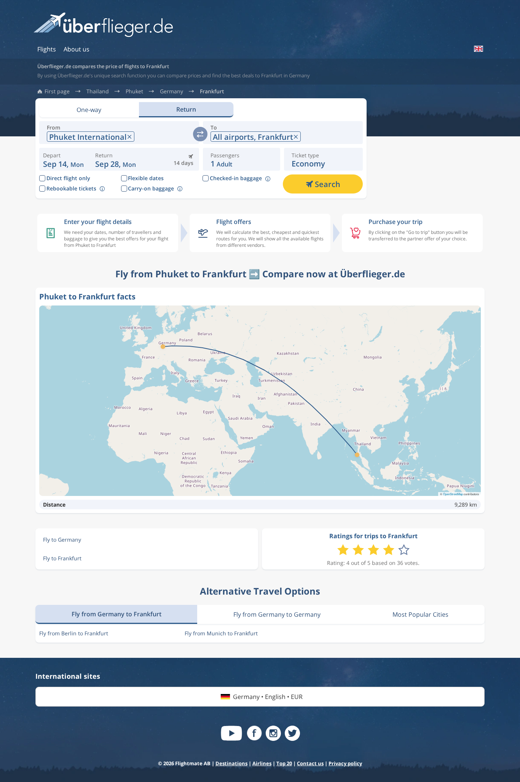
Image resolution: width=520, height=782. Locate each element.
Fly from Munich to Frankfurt (221, 633)
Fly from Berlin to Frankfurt (73, 633)
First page (57, 91)
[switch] (200, 134)
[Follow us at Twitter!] (292, 733)
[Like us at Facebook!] (254, 733)
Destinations (231, 763)
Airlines (261, 763)
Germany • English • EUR (268, 696)
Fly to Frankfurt (62, 558)
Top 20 (284, 763)
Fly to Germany (62, 539)
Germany (171, 91)
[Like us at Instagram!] (273, 733)
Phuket (134, 91)
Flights (46, 49)
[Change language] (478, 48)
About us (76, 49)
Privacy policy (345, 763)
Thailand (97, 91)
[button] (115, 159)
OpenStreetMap (453, 494)
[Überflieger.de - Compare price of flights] (103, 25)
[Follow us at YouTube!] (231, 733)
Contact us (310, 763)
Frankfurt (212, 91)
